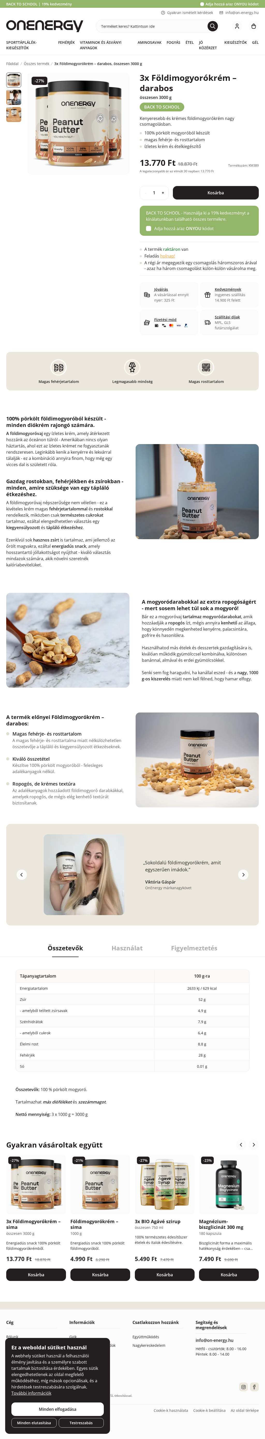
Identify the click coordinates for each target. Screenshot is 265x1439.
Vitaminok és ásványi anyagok (100, 45)
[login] (237, 26)
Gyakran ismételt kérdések (190, 12)
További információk (31, 1393)
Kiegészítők (235, 42)
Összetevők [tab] (65, 948)
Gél (255, 42)
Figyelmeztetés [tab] (194, 948)
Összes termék (36, 63)
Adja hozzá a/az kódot (232, 4)
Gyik (73, 1336)
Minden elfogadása (57, 1409)
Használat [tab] (127, 948)
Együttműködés (145, 1336)
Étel (190, 42)
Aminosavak (149, 42)
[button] (241, 1144)
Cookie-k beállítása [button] (209, 1410)
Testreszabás (81, 1422)
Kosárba (216, 193)
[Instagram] (243, 1387)
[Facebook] (254, 1387)
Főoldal (12, 63)
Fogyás (173, 42)
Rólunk (12, 1336)
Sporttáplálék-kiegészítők (21, 45)
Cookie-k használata (171, 1410)
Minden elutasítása (34, 1422)
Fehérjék (66, 42)
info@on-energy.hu (242, 12)
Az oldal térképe (245, 1410)
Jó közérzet (208, 45)
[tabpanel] (132, 1037)
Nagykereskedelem (148, 1345)
